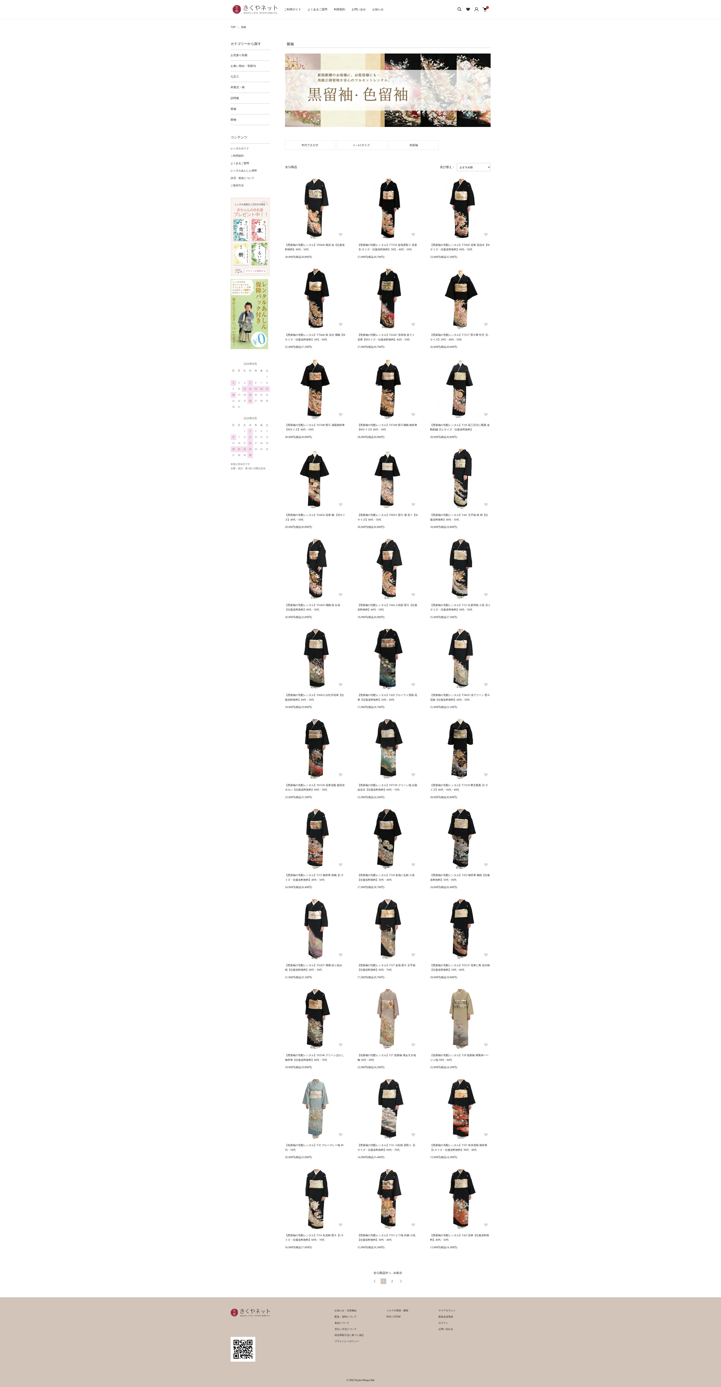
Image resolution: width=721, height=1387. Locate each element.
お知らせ (378, 9)
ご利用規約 (237, 155)
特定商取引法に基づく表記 (349, 1335)
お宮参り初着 (239, 55)
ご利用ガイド (292, 9)
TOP (233, 27)
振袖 (233, 119)
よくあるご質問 (317, 9)
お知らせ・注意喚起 (346, 1310)
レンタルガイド (240, 148)
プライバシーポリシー (347, 1341)
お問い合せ (359, 9)
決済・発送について (242, 178)
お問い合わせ (445, 1329)
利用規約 (339, 9)
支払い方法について (346, 1329)
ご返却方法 (237, 185)
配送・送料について (346, 1316)
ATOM (397, 1316)
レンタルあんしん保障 (244, 170)
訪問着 (235, 98)
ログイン (443, 1322)
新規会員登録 (445, 1316)
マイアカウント (447, 1310)
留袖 (243, 27)
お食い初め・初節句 (243, 65)
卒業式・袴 (238, 87)
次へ (400, 1281)
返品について (342, 1322)
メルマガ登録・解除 (397, 1310)
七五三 (235, 76)
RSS (388, 1316)
